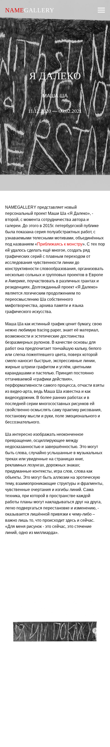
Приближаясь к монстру (59, 651)
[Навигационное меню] (101, 10)
